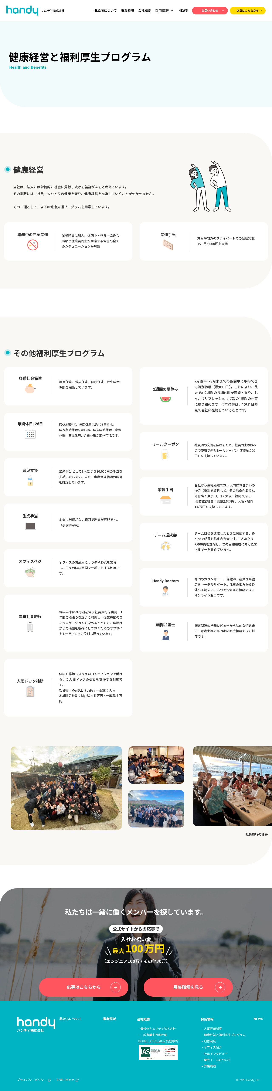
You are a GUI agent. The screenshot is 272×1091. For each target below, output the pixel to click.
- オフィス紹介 (212, 1047)
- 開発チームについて (216, 1060)
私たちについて (106, 10)
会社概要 (144, 10)
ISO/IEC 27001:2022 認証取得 (158, 1041)
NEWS (183, 10)
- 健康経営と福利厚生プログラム (224, 1035)
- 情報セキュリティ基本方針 (157, 1028)
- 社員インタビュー (215, 1053)
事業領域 (127, 10)
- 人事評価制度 (212, 1028)
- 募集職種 (209, 1066)
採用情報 (207, 1019)
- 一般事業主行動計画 (152, 1035)
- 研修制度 (209, 1041)
